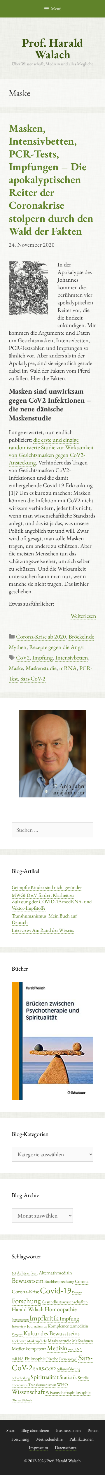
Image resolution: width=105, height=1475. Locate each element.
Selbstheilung (21, 1378)
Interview (19, 1326)
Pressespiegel (68, 1358)
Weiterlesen (83, 616)
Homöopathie (61, 1309)
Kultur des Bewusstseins (51, 1333)
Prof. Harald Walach (52, 48)
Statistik (68, 1377)
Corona (81, 1281)
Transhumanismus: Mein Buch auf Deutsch (44, 919)
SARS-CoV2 (44, 1369)
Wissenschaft (28, 1391)
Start (10, 1430)
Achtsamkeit (27, 1273)
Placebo (52, 1358)
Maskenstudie (41, 668)
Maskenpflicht (37, 1341)
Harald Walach (28, 1309)
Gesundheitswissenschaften (65, 1301)
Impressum (38, 1447)
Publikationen (81, 1439)
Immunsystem (20, 1319)
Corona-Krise (25, 1291)
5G (14, 1273)
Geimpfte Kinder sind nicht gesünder (47, 887)
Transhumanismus (42, 1384)
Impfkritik (44, 1318)
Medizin (57, 1348)
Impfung (42, 657)
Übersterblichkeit (22, 1400)
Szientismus (19, 1385)
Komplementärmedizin (68, 1326)
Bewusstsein (27, 1280)
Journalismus (37, 1326)
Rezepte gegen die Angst (56, 647)
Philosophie (35, 1359)
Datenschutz (65, 1447)
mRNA (68, 668)
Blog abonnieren (35, 1430)
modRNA (75, 1349)
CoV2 (23, 657)
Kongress (17, 1334)
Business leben (68, 1430)
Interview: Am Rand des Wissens (43, 930)
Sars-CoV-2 (33, 678)
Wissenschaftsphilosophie (68, 1392)
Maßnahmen (82, 1340)
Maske (16, 668)
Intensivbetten (71, 657)
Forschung (26, 1300)
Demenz (77, 1292)
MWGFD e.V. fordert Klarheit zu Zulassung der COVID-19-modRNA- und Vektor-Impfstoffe (52, 901)
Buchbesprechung (59, 1281)
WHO (62, 1385)
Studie (83, 1377)
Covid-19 (55, 1290)
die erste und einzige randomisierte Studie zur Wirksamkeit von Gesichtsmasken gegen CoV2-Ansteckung (51, 451)
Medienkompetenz (29, 1348)
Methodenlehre (49, 1439)
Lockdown (19, 1341)
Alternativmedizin (55, 1272)
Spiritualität (45, 1377)
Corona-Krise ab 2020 (41, 636)
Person (93, 1430)
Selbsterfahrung (68, 1368)
